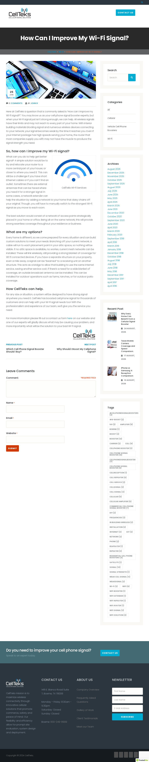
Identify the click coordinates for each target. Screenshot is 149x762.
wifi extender (118, 596)
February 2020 (115, 234)
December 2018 (116, 253)
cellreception (118, 472)
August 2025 (114, 187)
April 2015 (112, 286)
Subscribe (127, 716)
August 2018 (114, 260)
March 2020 (114, 231)
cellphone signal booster (118, 467)
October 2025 (115, 180)
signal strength (120, 572)
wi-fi (114, 586)
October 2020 (115, 216)
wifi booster (117, 591)
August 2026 (114, 169)
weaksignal (117, 581)
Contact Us (125, 12)
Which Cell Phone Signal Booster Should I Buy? (25, 350)
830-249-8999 (58, 722)
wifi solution (118, 615)
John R (34, 103)
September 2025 (116, 183)
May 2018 (112, 271)
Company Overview (88, 689)
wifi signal (117, 610)
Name (9, 402)
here (69, 318)
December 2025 (116, 172)
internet (116, 532)
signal (115, 567)
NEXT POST (90, 344)
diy (113, 513)
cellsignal (117, 487)
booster (116, 439)
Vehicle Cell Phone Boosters (117, 128)
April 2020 (112, 227)
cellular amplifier (121, 501)
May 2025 (112, 198)
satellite (116, 562)
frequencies (117, 517)
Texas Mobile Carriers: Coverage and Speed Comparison (128, 346)
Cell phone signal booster (119, 454)
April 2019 (112, 242)
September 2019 (116, 238)
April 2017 (112, 282)
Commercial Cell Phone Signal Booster (121, 507)
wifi (126, 586)
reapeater (116, 546)
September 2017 (116, 278)
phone (114, 541)
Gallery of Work (85, 710)
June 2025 (113, 194)
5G (113, 424)
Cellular (111, 118)
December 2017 (115, 275)
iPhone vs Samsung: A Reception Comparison (127, 372)
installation (118, 527)
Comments (16, 103)
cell (129, 443)
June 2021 (112, 209)
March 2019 (113, 245)
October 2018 (114, 256)
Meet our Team (85, 726)
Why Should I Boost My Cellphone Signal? (76, 350)
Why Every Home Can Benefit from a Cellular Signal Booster (128, 318)
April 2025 (112, 202)
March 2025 (114, 205)
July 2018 (112, 264)
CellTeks (51, 52)
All (109, 109)
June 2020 (113, 223)
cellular (116, 496)
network (116, 536)
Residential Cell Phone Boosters (121, 557)
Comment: (12, 377)
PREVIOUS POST (14, 344)
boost (114, 434)
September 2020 (116, 220)
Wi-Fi (61, 52)
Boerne (115, 429)
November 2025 (116, 176)
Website (11, 433)
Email (9, 418)
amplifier (126, 424)
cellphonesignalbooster (122, 460)
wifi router (117, 605)
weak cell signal (120, 577)
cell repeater (118, 477)
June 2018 (112, 267)
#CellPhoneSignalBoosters (124, 414)
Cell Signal (117, 492)
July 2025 (112, 191)
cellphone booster (121, 448)
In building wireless (121, 522)
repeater (116, 551)
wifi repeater (118, 600)
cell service (117, 482)
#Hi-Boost (117, 419)
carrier (115, 443)
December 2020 (116, 212)
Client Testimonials (87, 718)
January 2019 (114, 249)
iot (129, 532)
